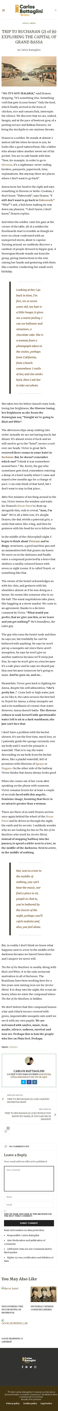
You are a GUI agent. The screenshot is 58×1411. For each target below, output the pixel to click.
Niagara (6, 768)
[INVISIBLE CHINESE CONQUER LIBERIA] (44, 1294)
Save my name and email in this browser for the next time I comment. (28, 1215)
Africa (25, 23)
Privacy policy (12, 1404)
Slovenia (7, 164)
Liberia (33, 23)
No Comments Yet (19, 1146)
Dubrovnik (46, 200)
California (29, 357)
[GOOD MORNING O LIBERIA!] (15, 1326)
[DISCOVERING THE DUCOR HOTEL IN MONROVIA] (15, 1294)
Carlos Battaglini (31, 49)
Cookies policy (30, 1404)
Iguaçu (40, 763)
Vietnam (34, 541)
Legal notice (46, 1404)
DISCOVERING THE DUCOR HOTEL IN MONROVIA (12, 1309)
